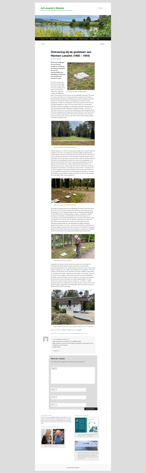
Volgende (102, 43)
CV (47, 38)
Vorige (43, 43)
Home (42, 38)
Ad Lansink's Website (52, 8)
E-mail (54, 397)
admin (69, 330)
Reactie (54, 368)
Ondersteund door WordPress (73, 467)
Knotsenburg (74, 38)
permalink (79, 330)
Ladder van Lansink (83, 38)
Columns (67, 38)
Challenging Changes (54, 417)
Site (53, 404)
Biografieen (60, 38)
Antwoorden (56, 350)
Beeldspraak (52, 38)
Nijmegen (92, 38)
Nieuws (64, 330)
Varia (98, 38)
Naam (54, 389)
